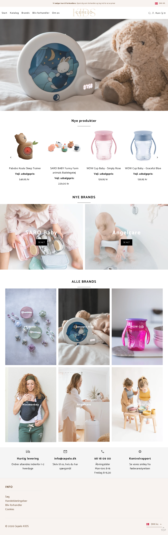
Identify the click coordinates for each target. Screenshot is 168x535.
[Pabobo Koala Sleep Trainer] (25, 146)
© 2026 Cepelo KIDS (17, 526)
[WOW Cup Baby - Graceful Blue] (143, 146)
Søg (7, 497)
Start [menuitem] (4, 13)
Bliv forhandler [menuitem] (40, 13)
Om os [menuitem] (56, 13)
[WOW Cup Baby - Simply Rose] (103, 146)
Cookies (9, 509)
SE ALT (41, 242)
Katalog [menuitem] (14, 13)
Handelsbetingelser (16, 501)
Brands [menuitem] (26, 13)
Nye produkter (83, 121)
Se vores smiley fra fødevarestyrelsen (140, 466)
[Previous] (11, 157)
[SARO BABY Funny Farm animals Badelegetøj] (64, 146)
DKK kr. (162, 3)
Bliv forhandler (13, 505)
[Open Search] (149, 13)
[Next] (157, 157)
